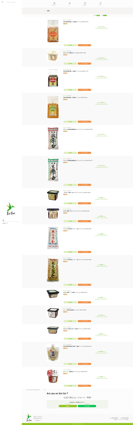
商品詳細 (70, 45)
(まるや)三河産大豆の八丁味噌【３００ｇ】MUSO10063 (76, 329)
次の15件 (38, 389)
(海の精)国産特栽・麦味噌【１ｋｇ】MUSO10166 (75, 97)
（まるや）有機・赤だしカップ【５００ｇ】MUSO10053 (77, 192)
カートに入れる (84, 45)
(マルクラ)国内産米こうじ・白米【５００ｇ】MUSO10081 (77, 229)
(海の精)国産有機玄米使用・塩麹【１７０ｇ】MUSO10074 (77, 346)
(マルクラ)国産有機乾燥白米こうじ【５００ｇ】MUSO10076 (78, 129)
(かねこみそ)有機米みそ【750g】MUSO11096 (74, 53)
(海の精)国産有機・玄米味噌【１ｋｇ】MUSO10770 (75, 21)
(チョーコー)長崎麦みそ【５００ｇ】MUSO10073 (75, 371)
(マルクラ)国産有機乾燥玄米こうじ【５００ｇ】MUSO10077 (78, 160)
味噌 (48, 11)
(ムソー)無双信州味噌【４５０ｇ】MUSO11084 (74, 310)
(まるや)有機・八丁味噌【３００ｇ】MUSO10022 (75, 292)
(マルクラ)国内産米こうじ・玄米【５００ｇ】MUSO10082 (77, 259)
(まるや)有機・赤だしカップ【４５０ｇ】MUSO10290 (76, 211)
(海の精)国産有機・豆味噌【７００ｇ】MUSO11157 (75, 71)
